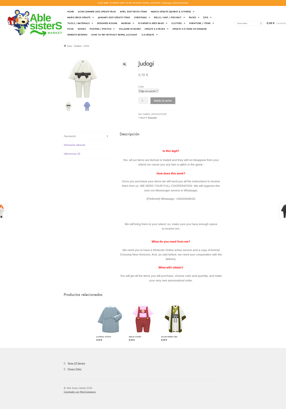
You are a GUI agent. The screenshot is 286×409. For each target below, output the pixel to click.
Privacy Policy (74, 369)
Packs (192, 17)
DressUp (77, 45)
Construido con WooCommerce (79, 392)
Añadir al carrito (163, 100)
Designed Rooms (107, 23)
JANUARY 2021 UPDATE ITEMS (114, 17)
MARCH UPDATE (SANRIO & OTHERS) (171, 11)
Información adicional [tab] (74, 145)
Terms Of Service (76, 363)
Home (70, 11)
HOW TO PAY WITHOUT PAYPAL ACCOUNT (114, 34)
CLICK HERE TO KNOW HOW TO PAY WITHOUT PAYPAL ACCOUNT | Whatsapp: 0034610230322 (143, 3)
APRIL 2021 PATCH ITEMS (133, 11)
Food (70, 28)
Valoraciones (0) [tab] (72, 153)
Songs (82, 28)
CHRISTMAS (140, 17)
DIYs (205, 17)
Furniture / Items (199, 23)
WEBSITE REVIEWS (77, 34)
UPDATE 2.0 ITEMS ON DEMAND (189, 28)
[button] (124, 64)
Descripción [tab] (70, 136)
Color (141, 86)
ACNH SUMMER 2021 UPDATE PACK (97, 11)
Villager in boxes (130, 28)
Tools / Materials (78, 23)
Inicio (69, 45)
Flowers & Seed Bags (151, 23)
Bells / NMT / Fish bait (167, 17)
